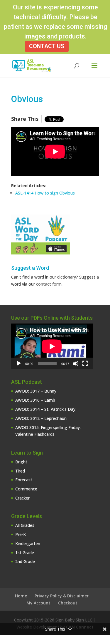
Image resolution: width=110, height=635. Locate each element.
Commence (26, 489)
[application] (52, 346)
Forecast (23, 479)
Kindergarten (27, 543)
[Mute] (76, 363)
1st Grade (24, 552)
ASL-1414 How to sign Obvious (45, 193)
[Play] (19, 363)
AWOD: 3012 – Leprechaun (41, 418)
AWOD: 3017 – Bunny (35, 391)
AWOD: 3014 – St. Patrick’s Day (45, 409)
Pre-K (20, 534)
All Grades (24, 525)
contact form (49, 284)
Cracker (22, 498)
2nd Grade (25, 561)
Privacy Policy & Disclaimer (62, 596)
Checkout (67, 603)
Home (21, 596)
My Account (38, 603)
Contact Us (47, 46)
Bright (21, 462)
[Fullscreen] (85, 363)
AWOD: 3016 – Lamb (35, 400)
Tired (20, 471)
